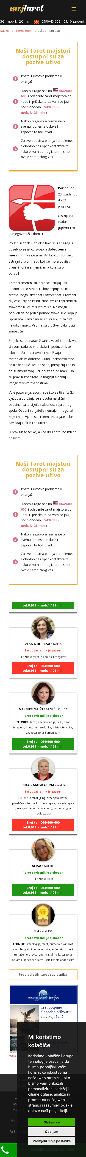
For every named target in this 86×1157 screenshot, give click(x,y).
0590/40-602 (61, 21)
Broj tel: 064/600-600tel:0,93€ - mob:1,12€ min (43, 663)
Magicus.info (17, 1056)
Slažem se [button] (52, 1122)
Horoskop (23, 31)
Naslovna (6, 31)
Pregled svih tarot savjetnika (43, 974)
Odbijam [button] (51, 1131)
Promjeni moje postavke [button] (52, 1141)
